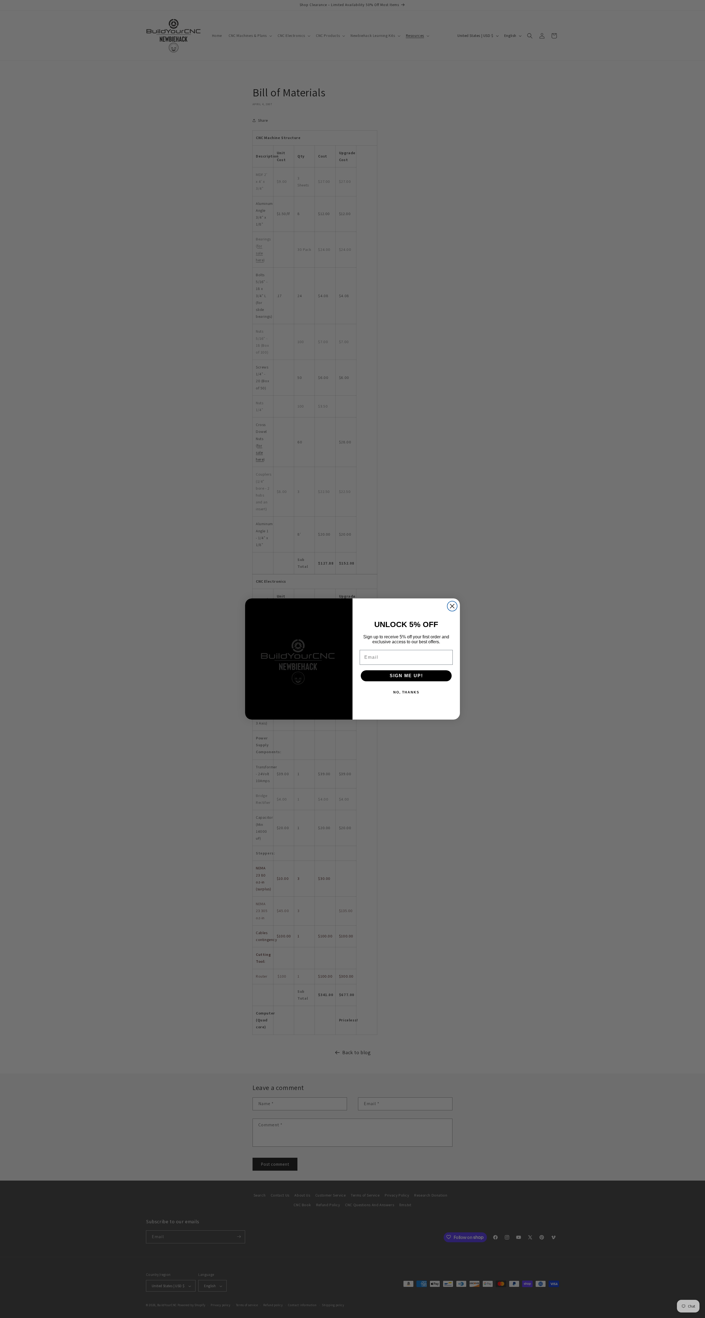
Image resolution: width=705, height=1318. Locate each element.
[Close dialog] (452, 606)
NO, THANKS (406, 692)
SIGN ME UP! (406, 675)
